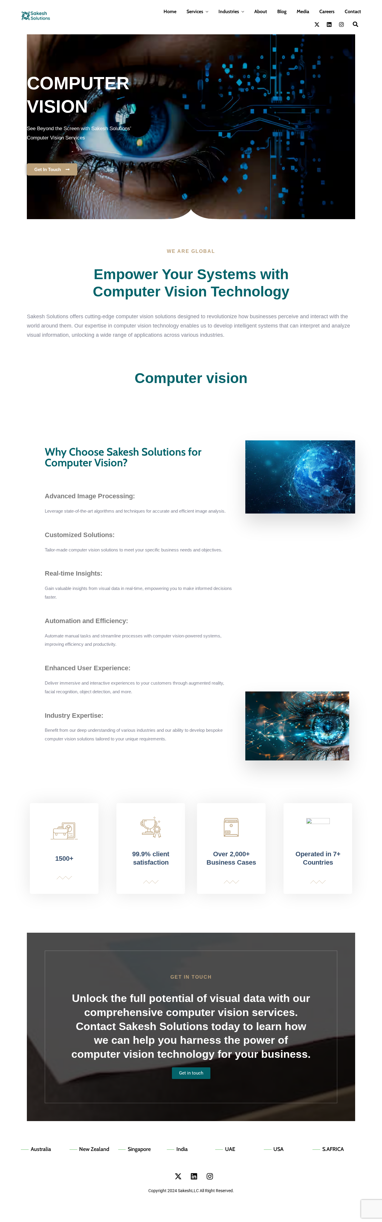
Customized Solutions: (80, 535)
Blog (281, 11)
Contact (353, 11)
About (260, 11)
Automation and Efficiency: (86, 621)
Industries (228, 11)
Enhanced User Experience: (87, 668)
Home (170, 11)
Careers (327, 11)
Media (303, 11)
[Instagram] (341, 24)
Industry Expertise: (74, 715)
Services (195, 11)
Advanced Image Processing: (90, 496)
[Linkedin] (329, 24)
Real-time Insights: (73, 573)
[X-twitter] (317, 24)
